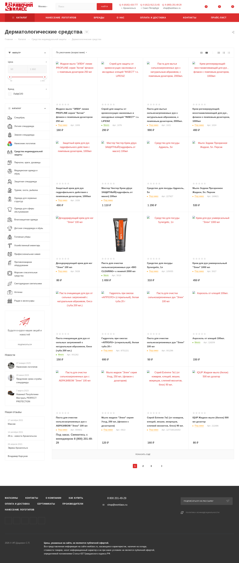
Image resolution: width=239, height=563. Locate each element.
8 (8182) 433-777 (130, 5)
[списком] (224, 52)
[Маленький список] (201, 52)
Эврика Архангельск (18, 448)
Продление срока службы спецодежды (29, 381)
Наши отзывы (13, 412)
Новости (10, 355)
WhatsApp (33, 520)
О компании (53, 498)
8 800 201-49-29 (116, 498)
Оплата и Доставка (17, 504)
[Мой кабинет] (193, 7)
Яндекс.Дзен (41, 520)
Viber (24, 520)
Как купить (76, 498)
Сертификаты (46, 504)
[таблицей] (229, 52)
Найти (104, 6)
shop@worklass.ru (117, 504)
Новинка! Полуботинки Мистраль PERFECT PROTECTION (27, 398)
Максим (11, 424)
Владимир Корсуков (18, 456)
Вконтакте (8, 520)
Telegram (16, 520)
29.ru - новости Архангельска (22, 436)
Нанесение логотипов (26, 367)
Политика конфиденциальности (202, 512)
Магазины (11, 498)
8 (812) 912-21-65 (151, 5)
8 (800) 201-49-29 (173, 5)
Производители (72, 504)
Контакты (31, 498)
